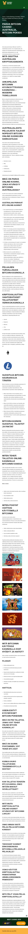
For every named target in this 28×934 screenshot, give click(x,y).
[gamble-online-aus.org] (7, 3)
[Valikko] (24, 7)
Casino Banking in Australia (13, 16)
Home (3, 16)
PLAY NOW (21, 923)
